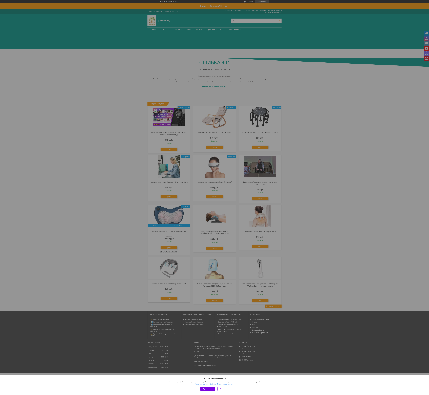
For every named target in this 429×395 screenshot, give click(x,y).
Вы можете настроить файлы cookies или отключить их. (214, 384)
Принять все (207, 389)
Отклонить (224, 389)
